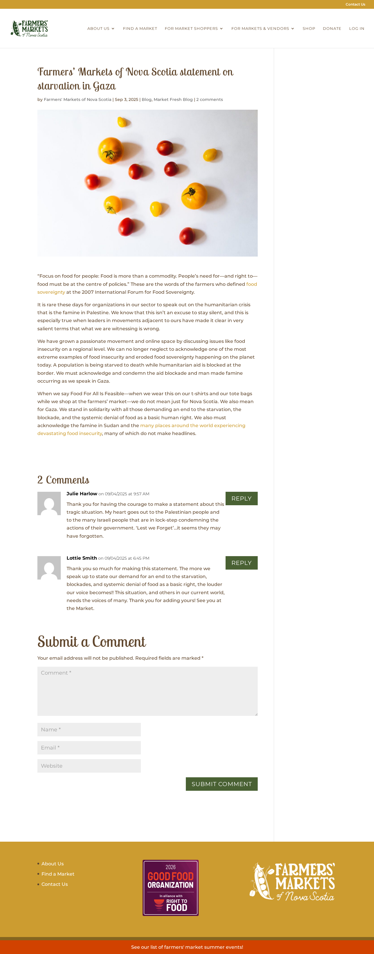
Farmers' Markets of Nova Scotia (77, 99)
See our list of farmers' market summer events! (187, 947)
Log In (357, 28)
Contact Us (355, 4)
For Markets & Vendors (260, 28)
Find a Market (140, 28)
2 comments (209, 99)
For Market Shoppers (191, 28)
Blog (147, 99)
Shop (309, 28)
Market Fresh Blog (173, 99)
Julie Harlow (82, 493)
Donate (332, 28)
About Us (98, 28)
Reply (241, 498)
